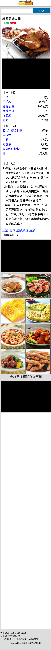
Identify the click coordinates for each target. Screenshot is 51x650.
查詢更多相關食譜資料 (26, 377)
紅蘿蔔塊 (8, 106)
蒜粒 (5, 120)
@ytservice (14, 636)
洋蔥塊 (7, 115)
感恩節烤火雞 (11, 19)
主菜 (5, 230)
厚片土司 (8, 111)
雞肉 (12, 230)
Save (13, 23)
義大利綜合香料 (13, 130)
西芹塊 (7, 101)
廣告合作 (34, 639)
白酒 (5, 139)
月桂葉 (7, 135)
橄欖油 (7, 144)
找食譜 (41, 11)
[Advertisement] (26, 521)
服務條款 (20, 639)
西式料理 (22, 230)
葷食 (33, 230)
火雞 (5, 97)
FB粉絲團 (7, 639)
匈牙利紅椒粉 (11, 149)
